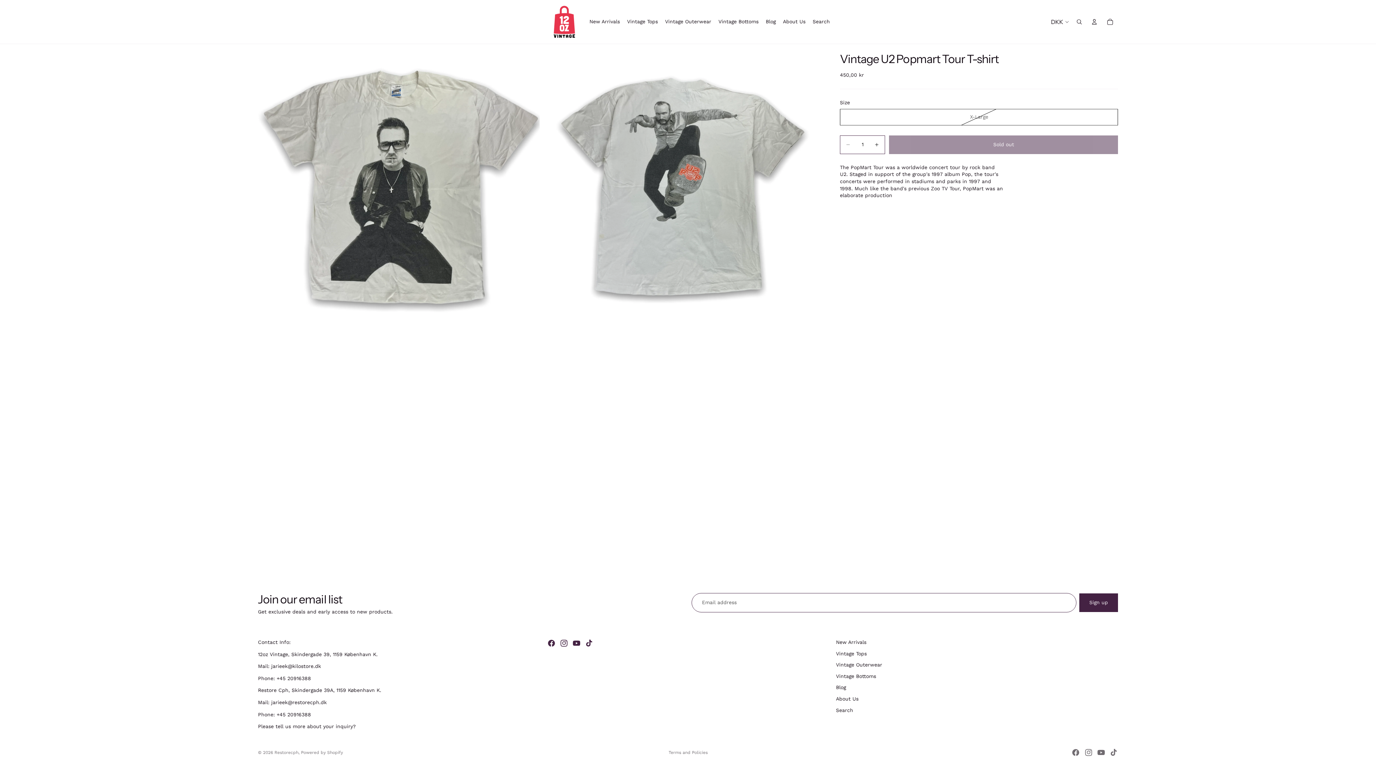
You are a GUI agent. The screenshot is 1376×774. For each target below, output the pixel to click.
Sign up (1098, 602)
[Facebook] (551, 643)
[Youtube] (576, 643)
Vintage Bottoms (856, 676)
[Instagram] (564, 643)
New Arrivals (851, 642)
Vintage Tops (851, 653)
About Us (847, 699)
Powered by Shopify (322, 752)
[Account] (1094, 22)
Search (844, 710)
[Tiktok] (589, 643)
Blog (841, 688)
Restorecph (286, 752)
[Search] (1079, 22)
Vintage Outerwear (859, 665)
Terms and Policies (688, 752)
